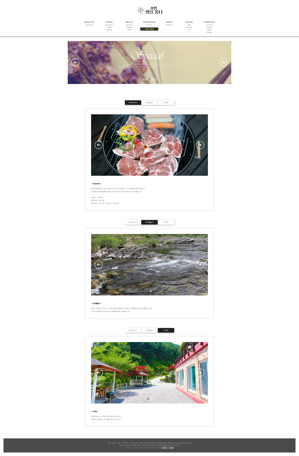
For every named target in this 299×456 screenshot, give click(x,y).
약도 (189, 30)
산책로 (129, 30)
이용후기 (209, 30)
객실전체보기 (109, 25)
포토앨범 (209, 32)
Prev (75, 62)
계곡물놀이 (129, 27)
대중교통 (189, 27)
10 (162, 171)
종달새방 (109, 30)
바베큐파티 (129, 25)
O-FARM (164, 447)
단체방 (109, 27)
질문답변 (209, 27)
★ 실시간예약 (149, 29)
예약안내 (149, 25)
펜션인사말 (89, 25)
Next (223, 62)
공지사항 (209, 25)
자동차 (189, 25)
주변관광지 (169, 25)
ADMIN (171, 447)
